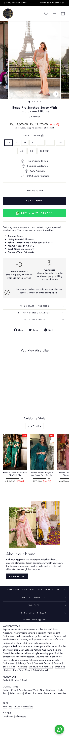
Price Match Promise (34, 306)
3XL (60, 142)
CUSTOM (44, 151)
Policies (34, 605)
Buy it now (34, 200)
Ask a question (34, 319)
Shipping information (34, 312)
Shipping (30, 127)
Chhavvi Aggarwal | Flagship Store (34, 589)
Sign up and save (33, 613)
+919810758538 (48, 292)
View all (34, 425)
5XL (32, 151)
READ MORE (17, 576)
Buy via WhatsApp (37, 213)
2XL (50, 142)
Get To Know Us (33, 597)
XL (41, 142)
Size (32, 135)
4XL (22, 151)
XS (8, 142)
